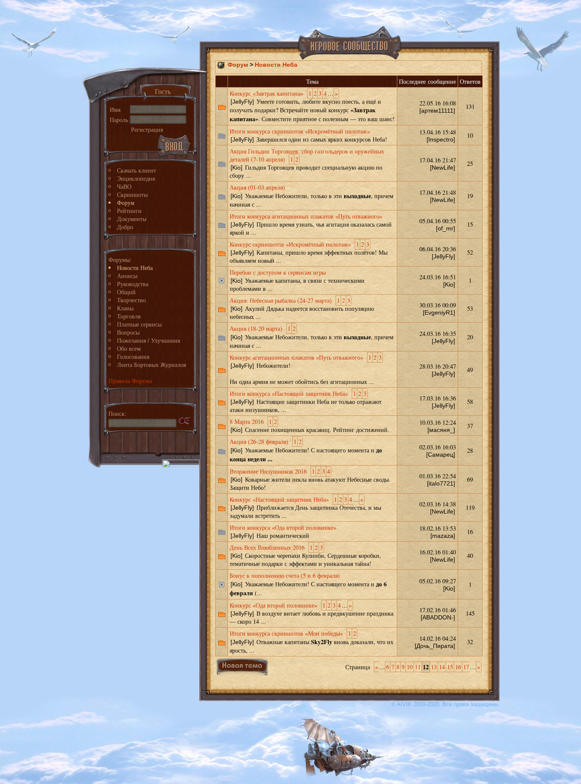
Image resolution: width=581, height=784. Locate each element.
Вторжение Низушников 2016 (268, 471)
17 (466, 667)
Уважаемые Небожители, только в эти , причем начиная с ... (311, 195)
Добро (125, 227)
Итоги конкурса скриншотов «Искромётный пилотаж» (300, 131)
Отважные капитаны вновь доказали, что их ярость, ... (311, 641)
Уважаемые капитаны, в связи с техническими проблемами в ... (297, 280)
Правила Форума (130, 381)
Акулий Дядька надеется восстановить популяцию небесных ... (302, 308)
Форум (125, 203)
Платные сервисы (139, 324)
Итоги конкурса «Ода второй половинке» (283, 527)
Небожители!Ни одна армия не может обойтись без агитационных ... (306, 369)
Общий (126, 292)
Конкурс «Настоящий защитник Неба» (279, 499)
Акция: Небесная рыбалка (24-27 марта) (281, 300)
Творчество (131, 300)
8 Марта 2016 (247, 422)
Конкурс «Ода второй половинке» (273, 605)
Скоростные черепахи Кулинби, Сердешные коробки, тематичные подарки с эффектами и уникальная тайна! (305, 555)
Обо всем (129, 348)
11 (418, 667)
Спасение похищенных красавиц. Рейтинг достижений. (309, 426)
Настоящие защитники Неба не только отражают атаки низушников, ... (306, 401)
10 (410, 667)
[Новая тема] (242, 667)
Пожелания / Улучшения (148, 340)
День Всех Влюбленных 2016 (267, 547)
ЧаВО (124, 186)
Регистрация (147, 129)
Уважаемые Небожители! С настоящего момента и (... (308, 584)
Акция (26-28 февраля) (259, 441)
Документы (131, 219)
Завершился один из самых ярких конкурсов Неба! (308, 135)
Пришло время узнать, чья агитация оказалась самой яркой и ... (311, 224)
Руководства (132, 284)
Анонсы (127, 276)
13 (434, 667)
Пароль (119, 120)
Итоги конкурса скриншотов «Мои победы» (286, 633)
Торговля (128, 316)
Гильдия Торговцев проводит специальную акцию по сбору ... (307, 163)
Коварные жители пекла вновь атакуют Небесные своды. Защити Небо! (310, 479)
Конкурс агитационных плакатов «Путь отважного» (296, 357)
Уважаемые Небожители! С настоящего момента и (306, 450)
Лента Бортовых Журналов (151, 365)
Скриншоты (132, 194)
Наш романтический (283, 531)
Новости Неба (135, 268)
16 (458, 667)
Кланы (125, 308)
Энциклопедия (136, 178)
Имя (115, 109)
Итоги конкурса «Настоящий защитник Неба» (289, 393)
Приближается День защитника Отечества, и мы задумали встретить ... (305, 507)
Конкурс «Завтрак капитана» (266, 93)
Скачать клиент (136, 170)
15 (450, 667)
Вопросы (128, 332)
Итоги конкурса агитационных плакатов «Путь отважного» (306, 216)
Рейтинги (129, 211)
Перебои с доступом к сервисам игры (278, 272)
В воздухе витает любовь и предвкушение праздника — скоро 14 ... (311, 613)
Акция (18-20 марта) (256, 328)
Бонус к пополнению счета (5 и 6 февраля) (285, 575)
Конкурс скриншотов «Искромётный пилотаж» (290, 244)
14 (442, 667)
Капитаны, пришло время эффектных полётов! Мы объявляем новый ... (308, 252)
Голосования (133, 356)
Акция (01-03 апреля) (257, 187)
